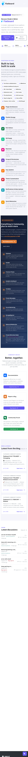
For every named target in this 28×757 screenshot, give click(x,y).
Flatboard (9, 3)
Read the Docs (13, 387)
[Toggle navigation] (24, 3)
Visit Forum (13, 429)
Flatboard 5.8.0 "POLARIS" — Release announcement (12, 478)
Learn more (6, 246)
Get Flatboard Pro (8, 241)
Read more (13, 468)
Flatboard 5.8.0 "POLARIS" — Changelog (12, 457)
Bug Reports (13, 408)
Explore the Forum (7, 38)
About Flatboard (21, 38)
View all (23, 448)
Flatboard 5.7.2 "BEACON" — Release (12, 500)
